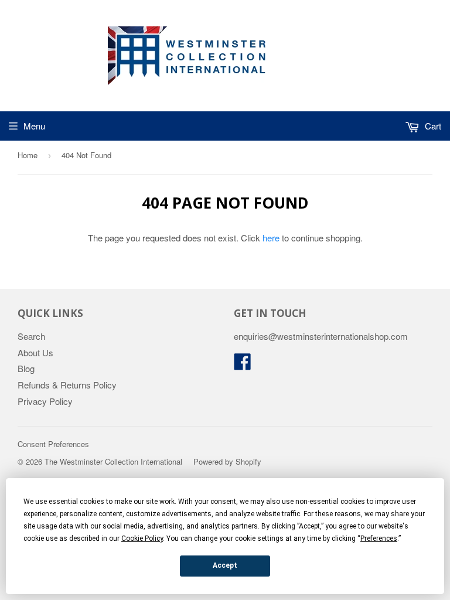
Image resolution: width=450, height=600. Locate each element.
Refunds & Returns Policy (67, 385)
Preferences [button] (378, 538)
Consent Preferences (53, 443)
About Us (35, 352)
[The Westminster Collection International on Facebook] (242, 365)
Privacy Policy (45, 401)
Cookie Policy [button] (142, 538)
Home (28, 155)
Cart (431, 126)
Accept (225, 565)
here (270, 237)
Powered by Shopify (227, 461)
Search (31, 336)
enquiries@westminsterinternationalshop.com (321, 336)
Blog (26, 368)
